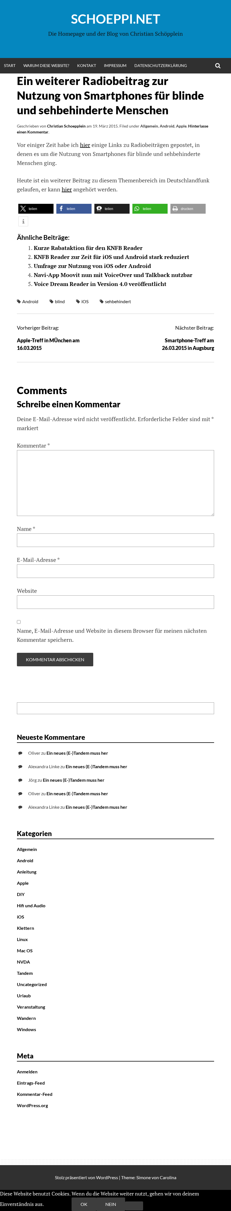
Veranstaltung (31, 1006)
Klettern (25, 928)
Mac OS (25, 950)
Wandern (26, 1018)
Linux (22, 939)
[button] (36, 209)
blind (60, 301)
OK (84, 1204)
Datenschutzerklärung (160, 65)
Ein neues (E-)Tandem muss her (77, 753)
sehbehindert (118, 301)
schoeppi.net (115, 18)
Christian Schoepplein (66, 126)
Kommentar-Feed (34, 1094)
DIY (21, 894)
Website (27, 591)
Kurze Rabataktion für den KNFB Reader (88, 248)
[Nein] (134, 1205)
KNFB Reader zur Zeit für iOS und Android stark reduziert (111, 257)
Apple (181, 126)
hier (85, 145)
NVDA (23, 961)
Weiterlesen (58, 1204)
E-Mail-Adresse (38, 560)
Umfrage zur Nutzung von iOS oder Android (92, 266)
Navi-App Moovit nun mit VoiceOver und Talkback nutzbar (113, 275)
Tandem (25, 973)
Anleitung (26, 871)
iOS (84, 301)
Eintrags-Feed (31, 1082)
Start (9, 65)
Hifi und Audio (31, 905)
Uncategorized (32, 984)
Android (167, 126)
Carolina (168, 1177)
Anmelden (27, 1071)
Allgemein (149, 126)
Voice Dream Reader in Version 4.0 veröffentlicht (100, 284)
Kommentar (33, 445)
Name (26, 529)
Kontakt (86, 65)
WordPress (107, 1177)
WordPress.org (32, 1105)
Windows (26, 1029)
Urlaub (24, 995)
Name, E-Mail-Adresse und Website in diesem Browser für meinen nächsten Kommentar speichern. (112, 635)
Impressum (115, 65)
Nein (110, 1204)
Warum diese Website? (46, 65)
